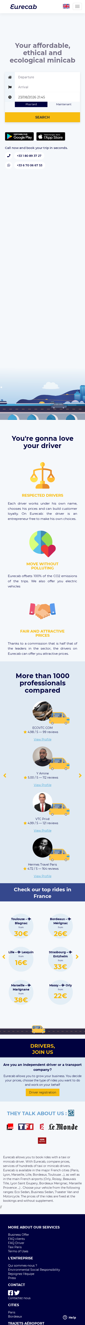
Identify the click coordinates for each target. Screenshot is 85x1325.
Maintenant (63, 104)
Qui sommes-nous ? (22, 1265)
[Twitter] (17, 1293)
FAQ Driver (16, 1243)
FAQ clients (16, 1239)
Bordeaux (15, 1316)
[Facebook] (10, 1293)
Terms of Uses (18, 1251)
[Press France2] (43, 1127)
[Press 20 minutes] (73, 1113)
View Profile (42, 739)
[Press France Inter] (12, 1127)
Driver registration (42, 1092)
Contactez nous (19, 1298)
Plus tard (31, 104)
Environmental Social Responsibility (34, 1270)
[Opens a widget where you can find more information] (69, 1318)
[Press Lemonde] (62, 1127)
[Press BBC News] (43, 1141)
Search (42, 117)
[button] (4, 775)
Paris (11, 1312)
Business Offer (18, 1235)
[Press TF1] (28, 1127)
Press (12, 1278)
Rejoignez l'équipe (21, 1274)
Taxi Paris (15, 1247)
